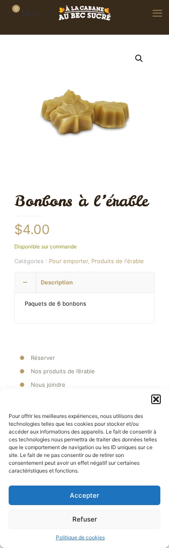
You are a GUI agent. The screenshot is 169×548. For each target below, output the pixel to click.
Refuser (84, 519)
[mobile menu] (157, 13)
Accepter (84, 495)
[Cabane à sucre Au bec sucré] (84, 13)
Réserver (43, 357)
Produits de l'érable (117, 261)
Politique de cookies (80, 537)
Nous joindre (48, 384)
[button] (156, 399)
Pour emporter (68, 261)
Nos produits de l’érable (63, 371)
